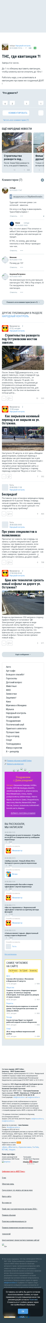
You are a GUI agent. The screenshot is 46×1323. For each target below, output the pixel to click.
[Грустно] (33, 101)
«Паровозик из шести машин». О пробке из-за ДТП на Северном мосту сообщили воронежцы (22, 837)
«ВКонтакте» (13, 1147)
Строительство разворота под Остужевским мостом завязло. (21, 339)
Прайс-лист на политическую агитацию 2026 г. (19, 1209)
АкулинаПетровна (17, 274)
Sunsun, (16, 805)
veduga (13, 188)
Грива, (24, 800)
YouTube (35, 1147)
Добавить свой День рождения (23, 813)
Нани (17, 223)
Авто (8, 666)
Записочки (11, 693)
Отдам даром (13, 716)
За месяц (33, 971)
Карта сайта (6, 1196)
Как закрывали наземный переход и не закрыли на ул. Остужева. (21, 419)
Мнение (13, 257)
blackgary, (24, 788)
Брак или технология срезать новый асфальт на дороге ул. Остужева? (23, 583)
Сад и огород (12, 736)
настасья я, (17, 800)
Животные (11, 686)
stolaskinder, (24, 805)
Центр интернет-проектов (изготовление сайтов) (20, 1240)
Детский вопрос (14, 682)
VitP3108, (16, 788)
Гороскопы (11, 678)
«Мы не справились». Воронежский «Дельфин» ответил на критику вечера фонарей (22, 909)
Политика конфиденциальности (14, 1221)
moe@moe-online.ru (33, 1097)
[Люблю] (19, 101)
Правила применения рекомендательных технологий (17, 1231)
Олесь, (24, 794)
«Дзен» (4, 1147)
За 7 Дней (23, 971)
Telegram (12, 1150)
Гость (14, 946)
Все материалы (11, 954)
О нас (4, 1178)
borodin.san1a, (12, 808)
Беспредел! (9, 494)
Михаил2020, (27, 802)
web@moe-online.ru (19, 1097)
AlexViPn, (31, 788)
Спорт (9, 739)
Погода (9, 1017)
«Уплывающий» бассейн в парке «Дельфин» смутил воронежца (19, 885)
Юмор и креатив (14, 747)
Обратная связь (8, 1184)
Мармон (21, 808)
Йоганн (15, 874)
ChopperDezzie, (33, 800)
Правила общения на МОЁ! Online (19, 761)
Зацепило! (11, 697)
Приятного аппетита (16, 728)
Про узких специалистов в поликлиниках (19, 533)
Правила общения (9, 1215)
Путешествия (12, 732)
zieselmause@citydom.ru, (16, 791)
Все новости (6, 1203)
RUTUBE (5, 1150)
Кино (8, 701)
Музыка (10, 709)
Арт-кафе (10, 670)
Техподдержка (13, 743)
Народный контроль (23, 46)
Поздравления (13, 720)
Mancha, (18, 802)
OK (23, 1311)
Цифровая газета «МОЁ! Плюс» (13, 1171)
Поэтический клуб (15, 724)
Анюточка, (11, 802)
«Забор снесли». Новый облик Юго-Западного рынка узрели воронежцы (21, 862)
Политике (33, 1300)
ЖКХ (8, 689)
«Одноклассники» (25, 1147)
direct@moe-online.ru (13, 1127)
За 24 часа (13, 971)
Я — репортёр (12, 751)
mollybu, (33, 785)
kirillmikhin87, (34, 805)
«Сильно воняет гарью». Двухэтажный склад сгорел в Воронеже (21, 934)
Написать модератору (15, 764)
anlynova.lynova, (32, 791)
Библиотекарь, (25, 797)
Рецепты (9, 1003)
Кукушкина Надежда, (22, 785)
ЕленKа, (10, 788)
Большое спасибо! (15, 674)
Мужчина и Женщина (16, 705)
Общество (10, 987)
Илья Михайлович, (14, 794)
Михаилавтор (17, 851)
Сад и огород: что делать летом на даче (17, 1190)
